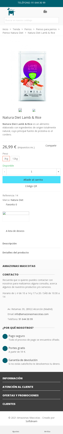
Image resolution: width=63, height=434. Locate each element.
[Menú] (57, 11)
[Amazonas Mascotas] (13, 11)
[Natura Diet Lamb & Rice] (56, 101)
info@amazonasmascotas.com (32, 314)
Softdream (31, 421)
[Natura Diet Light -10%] (52, 118)
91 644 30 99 (26, 319)
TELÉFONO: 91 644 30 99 (31, 2)
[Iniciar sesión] (51, 11)
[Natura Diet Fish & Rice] (57, 118)
